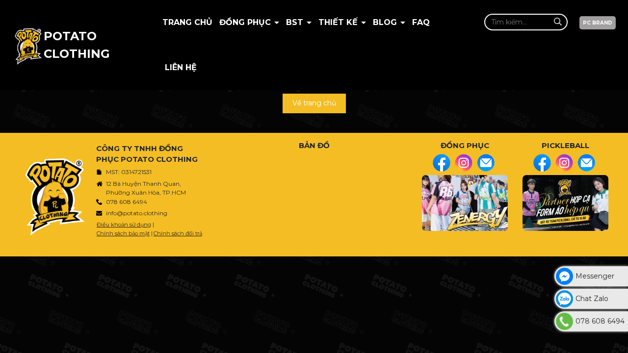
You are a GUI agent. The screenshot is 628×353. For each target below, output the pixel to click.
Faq (421, 22)
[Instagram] (463, 163)
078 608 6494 (126, 201)
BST (296, 22)
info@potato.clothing (136, 213)
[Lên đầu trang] (618, 340)
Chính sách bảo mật (123, 233)
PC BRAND (597, 23)
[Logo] (28, 45)
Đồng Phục (246, 22)
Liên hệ (181, 67)
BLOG (386, 22)
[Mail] (486, 163)
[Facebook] (441, 163)
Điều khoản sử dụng (124, 224)
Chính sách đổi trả (178, 233)
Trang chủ (187, 22)
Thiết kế (339, 22)
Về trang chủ (314, 103)
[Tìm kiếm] (558, 22)
